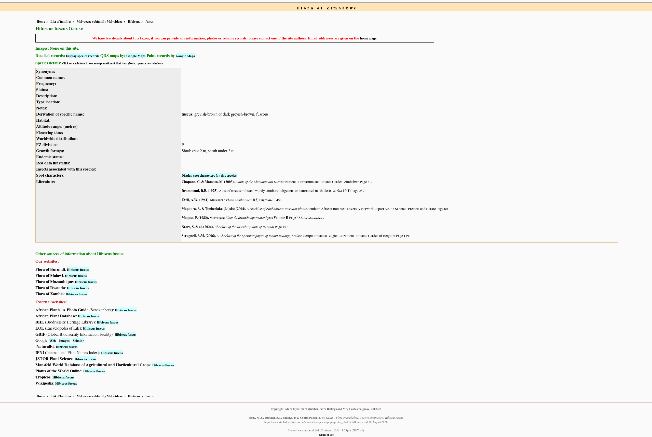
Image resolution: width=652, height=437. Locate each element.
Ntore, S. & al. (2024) (197, 226)
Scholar (78, 340)
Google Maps (135, 55)
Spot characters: (50, 175)
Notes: (41, 108)
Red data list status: (53, 163)
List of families (60, 21)
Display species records (82, 55)
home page (368, 38)
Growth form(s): (50, 150)
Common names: (50, 77)
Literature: (45, 181)
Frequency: (46, 83)
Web (52, 340)
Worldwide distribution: (57, 138)
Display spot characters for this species (209, 175)
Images (64, 340)
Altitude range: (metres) (56, 126)
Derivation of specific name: (60, 114)
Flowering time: (49, 132)
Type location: (48, 102)
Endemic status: (50, 157)
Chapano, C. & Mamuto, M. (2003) (208, 181)
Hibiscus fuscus (78, 269)
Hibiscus (134, 21)
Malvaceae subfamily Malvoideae (100, 21)
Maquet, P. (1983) (195, 217)
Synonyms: (45, 71)
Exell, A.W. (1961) (195, 199)
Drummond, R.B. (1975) (200, 190)
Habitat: (43, 120)
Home (41, 21)
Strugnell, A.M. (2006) (198, 235)
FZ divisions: (47, 144)
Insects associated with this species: (66, 169)
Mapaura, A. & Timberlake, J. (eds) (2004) (213, 208)
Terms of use (326, 434)
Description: (46, 95)
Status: (42, 89)
